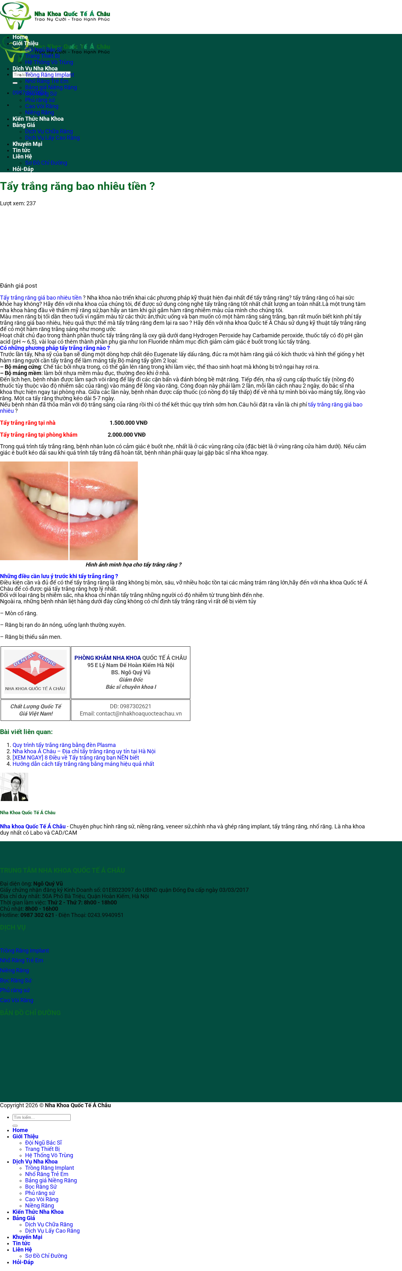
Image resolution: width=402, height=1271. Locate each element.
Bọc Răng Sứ (41, 94)
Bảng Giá (24, 125)
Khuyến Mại (27, 144)
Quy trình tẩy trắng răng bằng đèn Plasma (64, 745)
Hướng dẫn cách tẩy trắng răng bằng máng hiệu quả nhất (83, 764)
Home (20, 37)
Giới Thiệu (25, 43)
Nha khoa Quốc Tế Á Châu (33, 826)
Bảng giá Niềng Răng (51, 87)
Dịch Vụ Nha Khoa (35, 68)
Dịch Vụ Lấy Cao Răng (52, 138)
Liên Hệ (22, 156)
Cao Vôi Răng (41, 106)
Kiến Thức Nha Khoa (38, 119)
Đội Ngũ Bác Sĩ (43, 50)
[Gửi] (15, 83)
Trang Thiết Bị (42, 56)
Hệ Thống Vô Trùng (49, 62)
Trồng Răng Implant (49, 75)
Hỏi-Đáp (23, 169)
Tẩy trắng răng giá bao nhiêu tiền (41, 298)
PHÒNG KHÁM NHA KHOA (107, 658)
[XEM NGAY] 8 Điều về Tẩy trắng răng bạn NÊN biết (76, 757)
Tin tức (21, 150)
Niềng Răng (39, 112)
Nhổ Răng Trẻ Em (46, 81)
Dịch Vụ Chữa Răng (49, 131)
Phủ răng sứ (40, 100)
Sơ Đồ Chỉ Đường (46, 163)
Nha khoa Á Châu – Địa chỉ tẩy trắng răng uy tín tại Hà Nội (84, 751)
